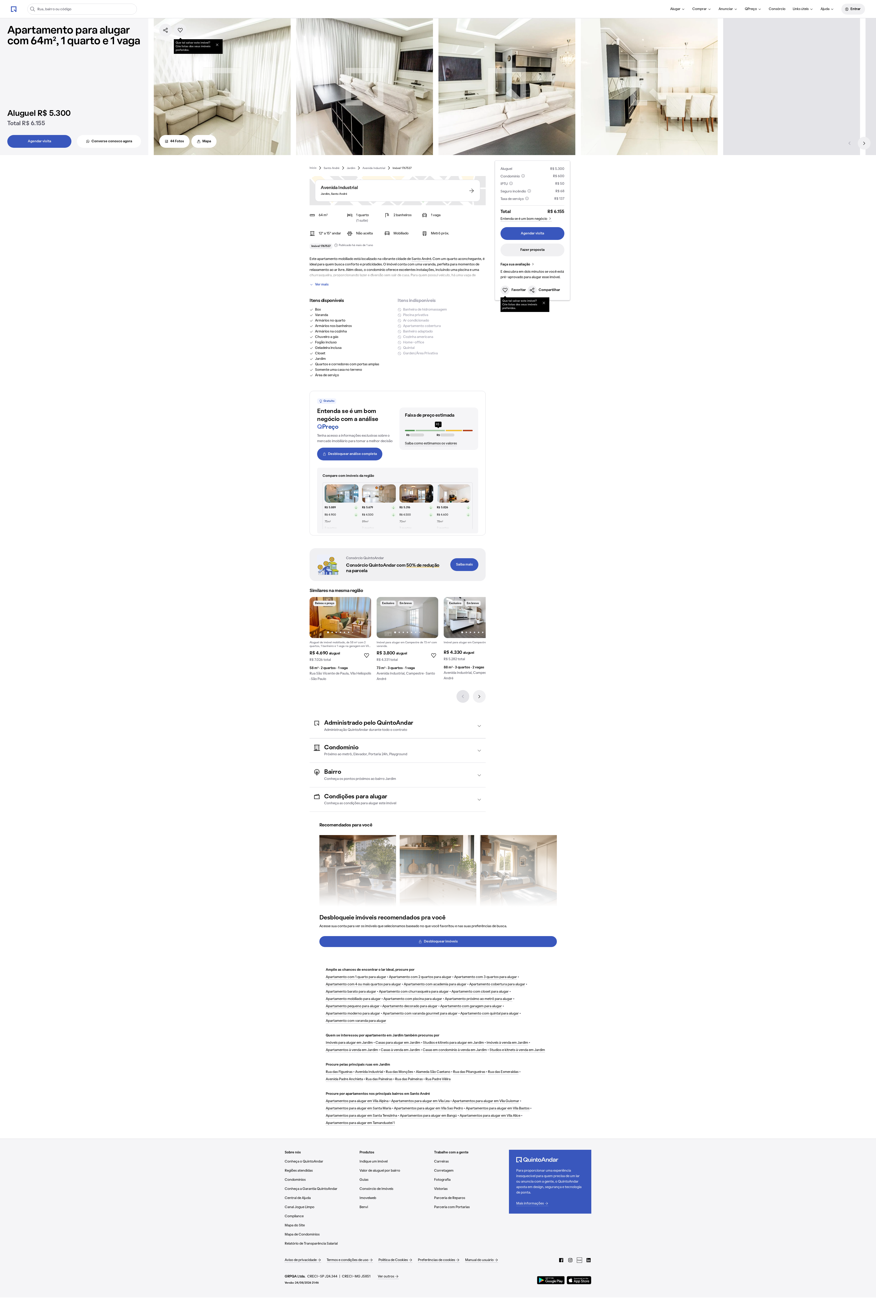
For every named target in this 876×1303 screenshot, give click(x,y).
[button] (398, 726)
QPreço (751, 9)
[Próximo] (864, 143)
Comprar (699, 9)
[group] (340, 641)
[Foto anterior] (317, 617)
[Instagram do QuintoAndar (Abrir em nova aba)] (570, 1260)
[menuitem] (678, 9)
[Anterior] (849, 143)
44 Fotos (177, 141)
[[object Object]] (217, 44)
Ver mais (322, 284)
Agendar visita (39, 141)
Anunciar (726, 9)
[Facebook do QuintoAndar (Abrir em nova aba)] (561, 1260)
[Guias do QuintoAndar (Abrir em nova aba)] (579, 1260)
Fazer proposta (532, 250)
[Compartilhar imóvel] (165, 30)
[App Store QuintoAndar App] (579, 1280)
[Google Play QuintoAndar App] (551, 1280)
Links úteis (801, 9)
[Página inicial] (13, 8)
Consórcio (777, 9)
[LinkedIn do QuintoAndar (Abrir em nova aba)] (588, 1260)
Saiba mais (464, 564)
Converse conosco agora (111, 141)
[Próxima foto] (363, 617)
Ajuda (825, 9)
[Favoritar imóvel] (180, 30)
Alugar (675, 9)
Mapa (206, 141)
